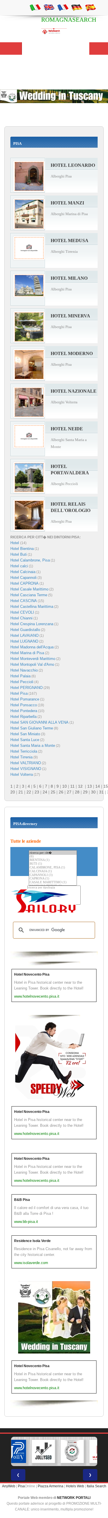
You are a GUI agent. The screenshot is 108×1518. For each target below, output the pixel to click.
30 (93, 792)
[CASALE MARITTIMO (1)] (53, 882)
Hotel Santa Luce (24, 740)
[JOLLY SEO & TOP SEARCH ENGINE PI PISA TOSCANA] (43, 1451)
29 (85, 792)
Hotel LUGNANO (24, 641)
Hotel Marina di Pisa (27, 653)
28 (77, 792)
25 (53, 792)
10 (64, 786)
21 (20, 792)
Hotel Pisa (19, 693)
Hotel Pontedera (23, 711)
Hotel (15, 543)
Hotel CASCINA (23, 601)
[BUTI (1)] (53, 864)
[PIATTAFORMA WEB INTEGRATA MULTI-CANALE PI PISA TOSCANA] (72, 1451)
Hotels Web (75, 1486)
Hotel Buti (18, 554)
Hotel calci (19, 566)
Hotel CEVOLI (22, 612)
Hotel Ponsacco (23, 705)
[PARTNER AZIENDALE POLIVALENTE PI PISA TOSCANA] (14, 1451)
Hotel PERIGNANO (26, 687)
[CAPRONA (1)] (53, 879)
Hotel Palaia (20, 676)
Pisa (21, 1486)
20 (12, 792)
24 (45, 792)
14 (97, 786)
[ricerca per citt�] (53, 853)
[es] (90, 7)
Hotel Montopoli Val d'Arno (32, 664)
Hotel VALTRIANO (25, 763)
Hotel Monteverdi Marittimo (32, 658)
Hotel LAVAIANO (24, 635)
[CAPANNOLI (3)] (53, 875)
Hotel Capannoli (23, 577)
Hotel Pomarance (24, 699)
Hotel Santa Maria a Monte (32, 745)
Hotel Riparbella (23, 716)
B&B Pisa (22, 1200)
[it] (35, 7)
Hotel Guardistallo (25, 630)
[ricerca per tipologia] (54, 888)
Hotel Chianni (21, 618)
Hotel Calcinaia (22, 572)
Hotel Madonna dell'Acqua (32, 647)
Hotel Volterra (21, 774)
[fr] (63, 7)
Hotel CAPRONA (24, 583)
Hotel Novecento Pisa (32, 974)
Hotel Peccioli (21, 682)
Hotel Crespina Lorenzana (31, 624)
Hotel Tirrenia (21, 757)
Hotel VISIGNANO (25, 769)
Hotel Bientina (22, 548)
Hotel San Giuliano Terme (31, 728)
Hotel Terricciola (23, 751)
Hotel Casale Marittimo (29, 589)
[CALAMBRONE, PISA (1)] (53, 868)
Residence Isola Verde (32, 1241)
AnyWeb (8, 1486)
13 (89, 786)
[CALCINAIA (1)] (53, 871)
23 (37, 792)
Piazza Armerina (50, 1486)
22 (28, 792)
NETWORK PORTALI (73, 1498)
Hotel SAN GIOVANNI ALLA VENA (39, 722)
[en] (49, 7)
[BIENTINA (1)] (53, 860)
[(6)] (53, 857)
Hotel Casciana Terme (28, 595)
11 (72, 786)
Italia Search (96, 1486)
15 (105, 786)
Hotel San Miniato (25, 734)
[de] (76, 7)
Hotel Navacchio (24, 670)
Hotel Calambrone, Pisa (30, 560)
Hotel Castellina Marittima (31, 606)
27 (69, 792)
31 (101, 792)
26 (61, 792)
